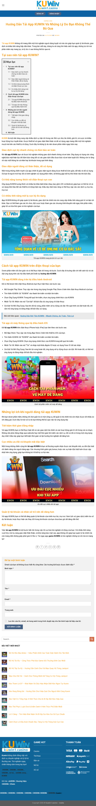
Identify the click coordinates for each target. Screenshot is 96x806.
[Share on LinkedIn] (59, 547)
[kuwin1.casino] (48, 5)
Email (7, 599)
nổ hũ (11, 773)
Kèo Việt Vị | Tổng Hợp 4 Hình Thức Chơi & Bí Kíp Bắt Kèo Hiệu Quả (36, 699)
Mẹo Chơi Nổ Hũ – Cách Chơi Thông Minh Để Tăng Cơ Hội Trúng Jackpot (38, 676)
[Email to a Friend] (50, 547)
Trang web (9, 610)
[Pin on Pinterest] (54, 547)
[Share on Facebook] (42, 547)
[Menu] (3, 5)
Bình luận (9, 568)
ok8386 (11, 781)
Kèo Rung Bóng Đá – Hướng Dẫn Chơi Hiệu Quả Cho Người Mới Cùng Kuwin (39, 691)
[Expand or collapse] (28, 62)
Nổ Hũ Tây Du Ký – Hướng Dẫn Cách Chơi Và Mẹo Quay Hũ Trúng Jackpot (38, 668)
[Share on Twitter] (46, 547)
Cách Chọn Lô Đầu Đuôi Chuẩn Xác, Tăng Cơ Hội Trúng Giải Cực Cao (36, 722)
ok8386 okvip (21, 773)
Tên (7, 589)
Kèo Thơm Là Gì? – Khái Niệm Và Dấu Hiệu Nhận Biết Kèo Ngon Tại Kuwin (39, 684)
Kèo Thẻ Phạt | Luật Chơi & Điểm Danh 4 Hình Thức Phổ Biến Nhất (35, 707)
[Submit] (92, 639)
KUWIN (5, 138)
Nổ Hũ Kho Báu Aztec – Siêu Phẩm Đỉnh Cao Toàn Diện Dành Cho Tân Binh (39, 653)
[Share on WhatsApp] (37, 547)
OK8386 (5, 770)
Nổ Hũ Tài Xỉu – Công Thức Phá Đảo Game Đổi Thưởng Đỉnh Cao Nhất (37, 661)
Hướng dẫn (48, 21)
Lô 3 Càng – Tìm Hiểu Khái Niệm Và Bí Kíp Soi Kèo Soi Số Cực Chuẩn (37, 714)
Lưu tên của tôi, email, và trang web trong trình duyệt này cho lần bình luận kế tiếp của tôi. (44, 621)
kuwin (58, 793)
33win (12, 784)
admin (57, 35)
